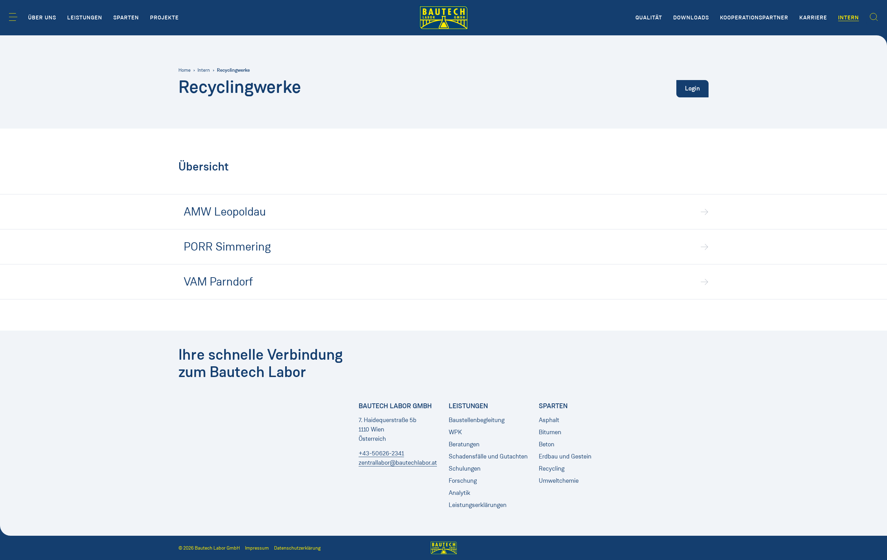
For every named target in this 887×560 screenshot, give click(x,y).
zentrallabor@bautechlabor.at (398, 462)
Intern (203, 70)
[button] (13, 17)
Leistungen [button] (84, 17)
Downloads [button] (691, 17)
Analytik (459, 493)
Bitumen (550, 432)
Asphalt (549, 420)
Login (692, 88)
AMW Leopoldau (225, 212)
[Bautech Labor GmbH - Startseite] (443, 17)
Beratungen (464, 444)
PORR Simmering (227, 247)
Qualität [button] (648, 17)
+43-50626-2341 (381, 453)
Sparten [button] (126, 17)
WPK (455, 432)
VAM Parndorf (218, 282)
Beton (546, 444)
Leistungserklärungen (478, 505)
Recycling (551, 468)
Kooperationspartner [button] (754, 17)
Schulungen (465, 468)
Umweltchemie (559, 480)
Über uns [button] (42, 17)
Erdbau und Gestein (565, 456)
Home (184, 70)
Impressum (257, 548)
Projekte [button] (164, 17)
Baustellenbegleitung (476, 420)
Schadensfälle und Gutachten (488, 456)
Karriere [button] (813, 17)
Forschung (463, 480)
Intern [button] (848, 17)
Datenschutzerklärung (297, 548)
